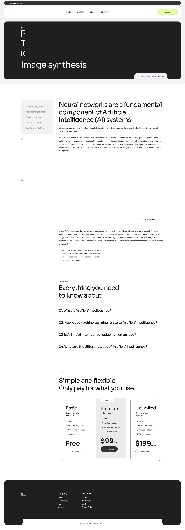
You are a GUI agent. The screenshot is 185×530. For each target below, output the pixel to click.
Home (140, 76)
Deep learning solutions (36, 111)
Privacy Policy (87, 507)
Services (147, 76)
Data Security (87, 497)
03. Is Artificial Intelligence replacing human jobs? (97, 335)
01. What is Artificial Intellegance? (85, 310)
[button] (146, 219)
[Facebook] (166, 3)
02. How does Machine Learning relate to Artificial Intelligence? (108, 323)
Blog (59, 504)
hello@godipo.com (15, 3)
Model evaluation (33, 122)
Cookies (85, 504)
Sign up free (167, 12)
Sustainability (62, 500)
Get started (75, 452)
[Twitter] (170, 3)
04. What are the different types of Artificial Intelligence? (103, 347)
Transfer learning (33, 117)
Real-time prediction (35, 128)
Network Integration (35, 106)
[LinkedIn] (173, 3)
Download (33, 166)
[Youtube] (176, 3)
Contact (60, 507)
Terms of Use (87, 500)
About (59, 497)
